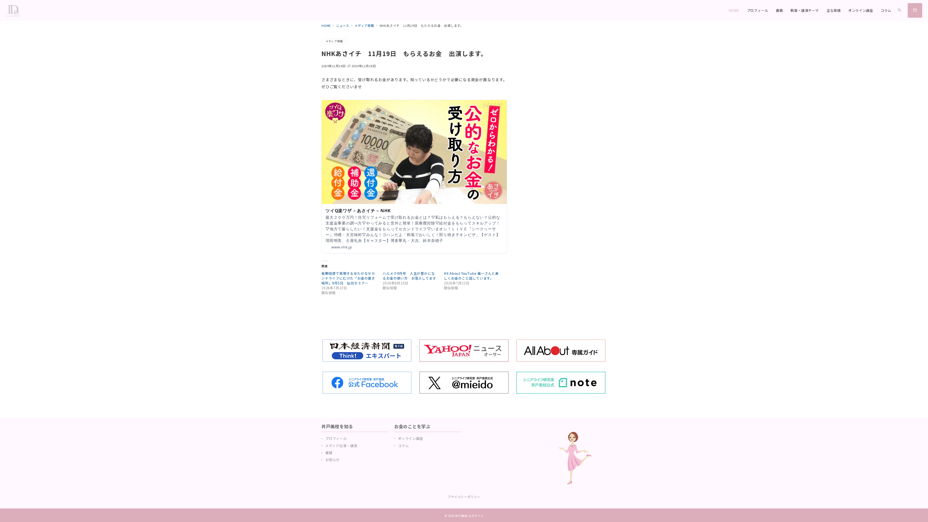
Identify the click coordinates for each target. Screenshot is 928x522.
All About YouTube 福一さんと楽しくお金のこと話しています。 (471, 276)
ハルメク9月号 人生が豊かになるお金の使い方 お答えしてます (409, 276)
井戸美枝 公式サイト (469, 516)
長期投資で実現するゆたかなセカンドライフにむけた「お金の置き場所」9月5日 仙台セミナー (348, 278)
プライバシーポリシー (464, 496)
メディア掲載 (334, 41)
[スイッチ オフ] (899, 10)
